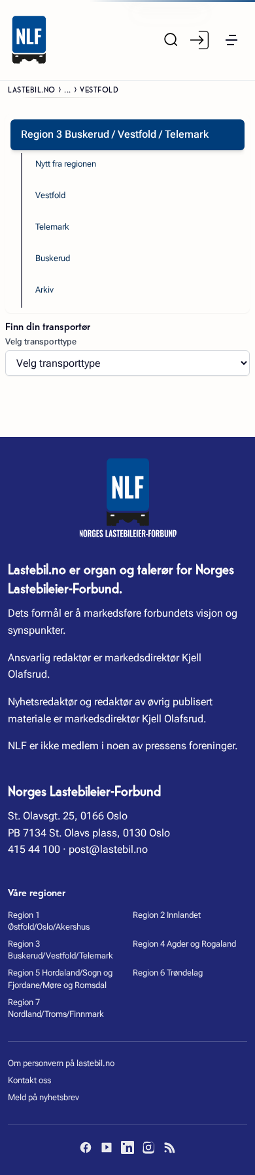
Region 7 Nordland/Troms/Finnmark (56, 1008)
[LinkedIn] (127, 1147)
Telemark (52, 227)
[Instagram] (148, 1147)
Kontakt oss (29, 1080)
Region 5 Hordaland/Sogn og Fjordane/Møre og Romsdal (60, 978)
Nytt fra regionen (65, 164)
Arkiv (44, 290)
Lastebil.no (32, 88)
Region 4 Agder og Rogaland (184, 944)
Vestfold (50, 195)
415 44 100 (34, 849)
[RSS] (169, 1147)
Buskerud (52, 258)
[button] (231, 40)
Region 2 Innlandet (167, 915)
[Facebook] (85, 1147)
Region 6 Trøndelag (168, 973)
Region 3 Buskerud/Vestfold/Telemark (60, 949)
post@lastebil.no (108, 849)
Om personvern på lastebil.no (61, 1063)
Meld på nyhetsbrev (43, 1097)
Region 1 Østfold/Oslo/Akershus (49, 921)
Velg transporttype (40, 341)
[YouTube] (106, 1147)
